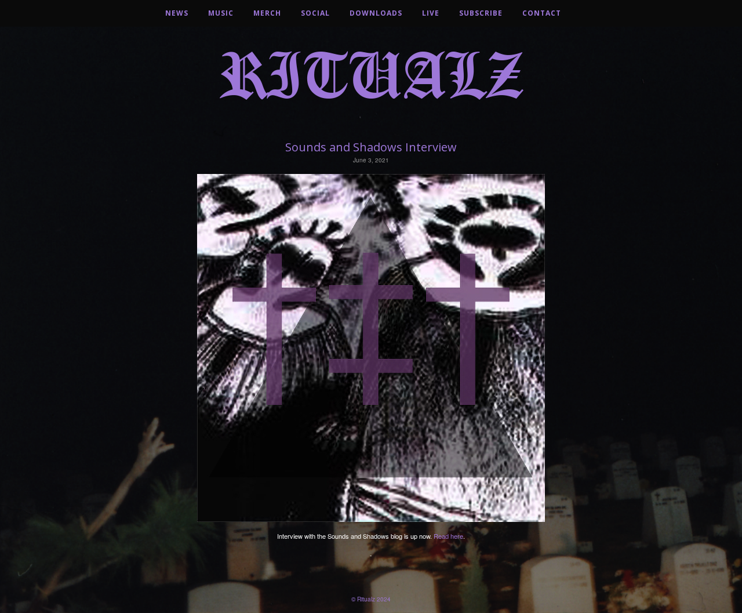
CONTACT (541, 13)
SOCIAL (315, 13)
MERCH (267, 13)
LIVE (430, 13)
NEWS (176, 13)
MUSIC (221, 13)
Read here (448, 536)
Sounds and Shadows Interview (371, 147)
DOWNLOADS (376, 13)
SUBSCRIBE (481, 13)
